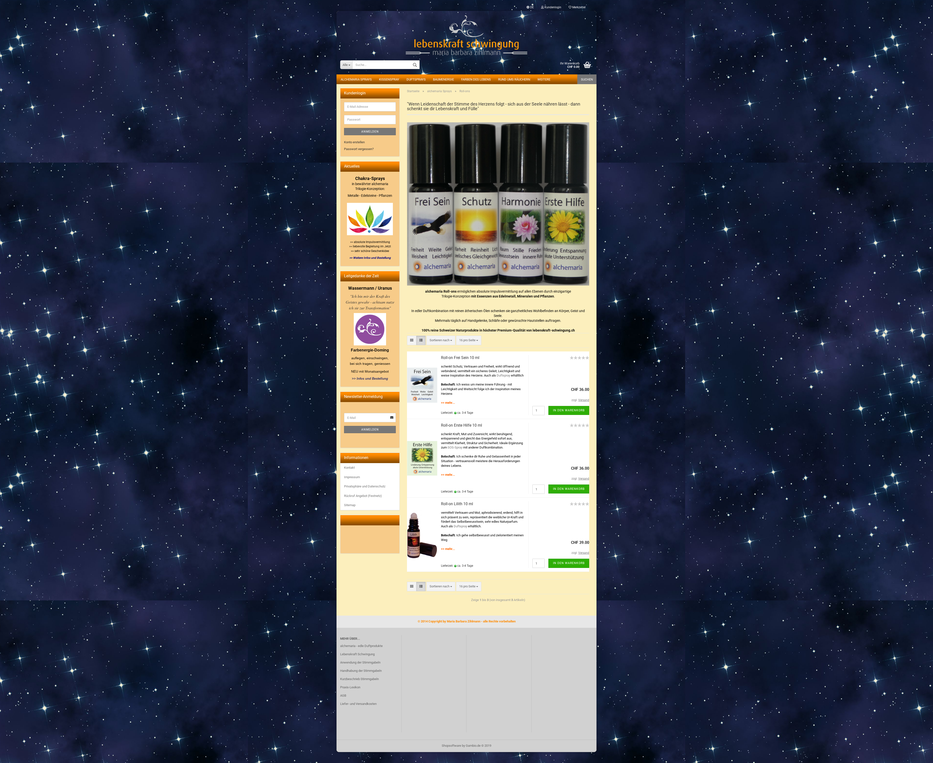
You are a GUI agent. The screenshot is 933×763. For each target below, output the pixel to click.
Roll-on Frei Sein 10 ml (460, 357)
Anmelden (370, 131)
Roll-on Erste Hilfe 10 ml (461, 425)
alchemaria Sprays (356, 79)
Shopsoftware (451, 745)
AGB (343, 695)
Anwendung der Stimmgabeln (360, 662)
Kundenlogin (552, 7)
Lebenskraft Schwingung (357, 654)
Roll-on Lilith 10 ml (457, 504)
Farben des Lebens (476, 79)
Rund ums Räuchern (514, 79)
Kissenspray (389, 79)
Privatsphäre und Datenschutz (364, 486)
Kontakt (349, 467)
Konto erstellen (354, 142)
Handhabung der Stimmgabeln (361, 671)
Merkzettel (578, 7)
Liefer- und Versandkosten (358, 704)
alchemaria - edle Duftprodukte (361, 646)
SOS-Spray (455, 447)
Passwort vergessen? (359, 149)
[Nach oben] (919, 755)
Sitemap (349, 505)
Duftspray (503, 375)
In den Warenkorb (569, 410)
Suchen (587, 79)
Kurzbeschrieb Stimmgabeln (359, 679)
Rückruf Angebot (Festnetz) (363, 496)
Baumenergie (443, 79)
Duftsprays (416, 79)
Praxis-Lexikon (350, 687)
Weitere (543, 79)
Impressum (352, 477)
